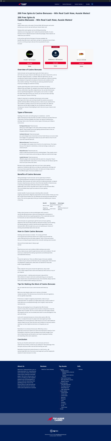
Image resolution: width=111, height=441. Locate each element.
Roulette (63, 402)
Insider (88, 4)
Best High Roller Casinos (67, 379)
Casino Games (78, 4)
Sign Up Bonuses (65, 389)
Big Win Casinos (65, 381)
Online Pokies (64, 392)
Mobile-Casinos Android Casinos (68, 372)
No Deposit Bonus (65, 386)
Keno (62, 400)
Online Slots (64, 394)
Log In (4, 1)
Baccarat (63, 397)
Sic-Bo (62, 405)
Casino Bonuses (67, 4)
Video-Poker (64, 407)
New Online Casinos (66, 378)
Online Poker (64, 395)
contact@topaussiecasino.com (60, 434)
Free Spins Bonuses (66, 384)
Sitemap (81, 369)
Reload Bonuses (65, 387)
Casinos (57, 4)
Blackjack (63, 399)
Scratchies (63, 404)
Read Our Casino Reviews (47, 369)
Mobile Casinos (65, 370)
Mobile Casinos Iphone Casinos (67, 375)
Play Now (29, 63)
